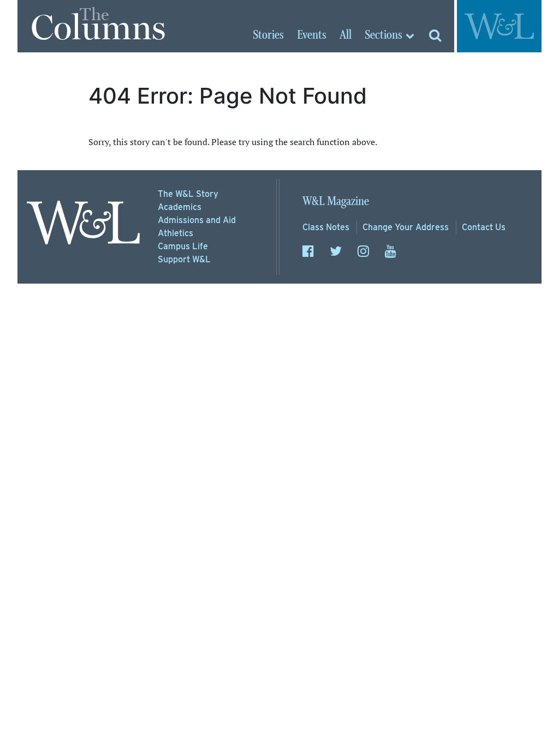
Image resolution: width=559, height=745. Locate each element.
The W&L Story (188, 194)
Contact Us (484, 227)
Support (184, 259)
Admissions (197, 220)
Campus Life (183, 246)
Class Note (325, 227)
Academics (179, 207)
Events (311, 35)
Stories (268, 35)
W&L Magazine (335, 201)
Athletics (175, 233)
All (346, 35)
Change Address (405, 227)
